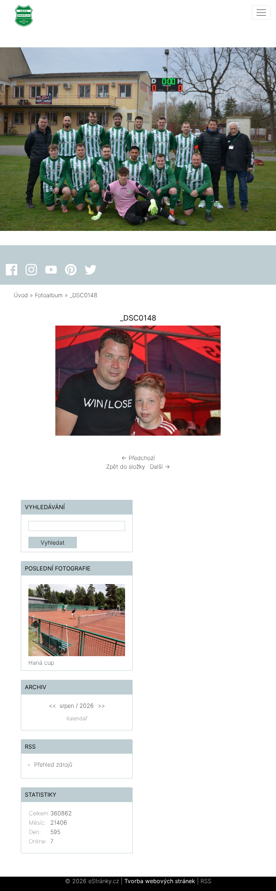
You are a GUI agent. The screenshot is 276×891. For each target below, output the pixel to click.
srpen (67, 705)
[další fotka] (251, 382)
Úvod (21, 295)
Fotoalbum (49, 295)
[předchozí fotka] (25, 382)
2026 (86, 705)
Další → (160, 466)
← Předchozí (138, 457)
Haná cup (41, 662)
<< (52, 705)
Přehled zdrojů (53, 764)
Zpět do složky (125, 466)
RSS (206, 881)
